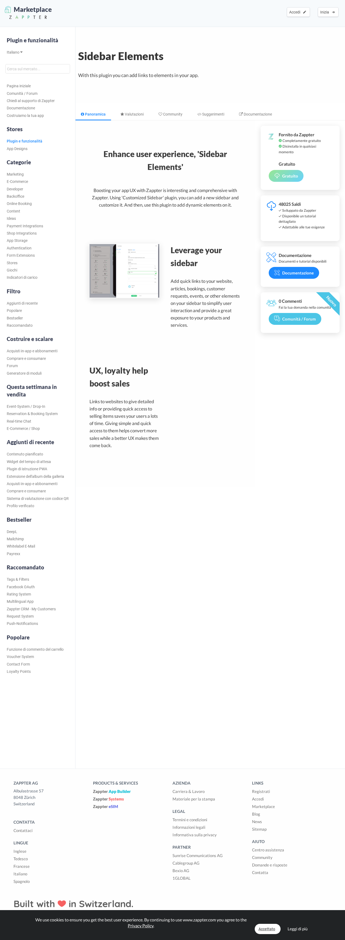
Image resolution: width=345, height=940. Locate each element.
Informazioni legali (188, 827)
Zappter (112, 791)
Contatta (260, 872)
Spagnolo (21, 881)
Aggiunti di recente (22, 303)
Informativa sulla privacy (194, 834)
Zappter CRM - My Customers (31, 609)
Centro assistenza (268, 849)
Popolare (14, 310)
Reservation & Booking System (32, 414)
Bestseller (15, 318)
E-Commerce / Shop (23, 428)
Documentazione (21, 108)
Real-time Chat (19, 421)
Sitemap (259, 829)
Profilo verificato (20, 506)
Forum (12, 366)
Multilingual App (20, 601)
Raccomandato (20, 325)
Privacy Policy (140, 925)
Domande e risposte (269, 864)
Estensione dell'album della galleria (35, 476)
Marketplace (263, 806)
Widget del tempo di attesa (29, 461)
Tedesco (20, 858)
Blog (256, 814)
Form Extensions (21, 255)
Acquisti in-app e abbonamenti (32, 351)
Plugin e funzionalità (32, 40)
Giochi (12, 270)
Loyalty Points (19, 671)
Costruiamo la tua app (25, 115)
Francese (21, 866)
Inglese (19, 851)
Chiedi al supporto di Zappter (31, 101)
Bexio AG (180, 870)
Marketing (15, 174)
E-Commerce (17, 181)
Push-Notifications (22, 623)
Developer (15, 189)
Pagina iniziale (19, 86)
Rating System (19, 594)
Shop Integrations (22, 233)
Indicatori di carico (22, 277)
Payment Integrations (25, 226)
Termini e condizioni (189, 819)
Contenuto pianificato (25, 454)
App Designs (17, 149)
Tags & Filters (18, 579)
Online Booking (19, 203)
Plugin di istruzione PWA (27, 469)
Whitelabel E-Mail (21, 546)
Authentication (19, 248)
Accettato (266, 929)
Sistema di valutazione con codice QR (38, 498)
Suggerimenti (212, 114)
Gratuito (290, 175)
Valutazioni (134, 114)
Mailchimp (15, 539)
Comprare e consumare (26, 358)
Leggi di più (298, 928)
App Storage (17, 240)
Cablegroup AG (185, 863)
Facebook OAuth (21, 587)
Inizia (325, 12)
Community (172, 114)
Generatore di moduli (24, 373)
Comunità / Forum (22, 93)
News (257, 821)
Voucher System (20, 656)
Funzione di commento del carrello (35, 649)
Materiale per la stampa (193, 798)
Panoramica (95, 114)
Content (13, 211)
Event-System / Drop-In (26, 406)
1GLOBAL (181, 878)
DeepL (12, 532)
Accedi (295, 12)
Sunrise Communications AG (197, 855)
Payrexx (13, 554)
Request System (20, 616)
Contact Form (18, 664)
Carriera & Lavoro (188, 791)
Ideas (11, 218)
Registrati (261, 791)
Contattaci (23, 830)
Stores (12, 263)
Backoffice (15, 196)
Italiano (13, 52)
